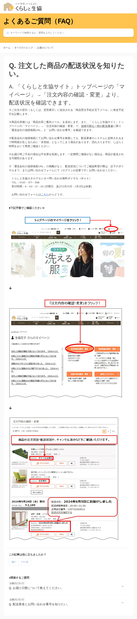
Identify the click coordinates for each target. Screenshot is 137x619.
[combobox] (68, 33)
